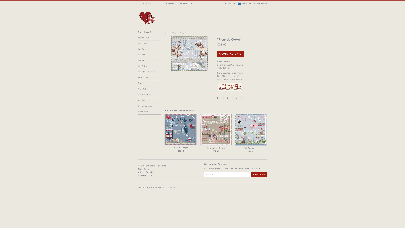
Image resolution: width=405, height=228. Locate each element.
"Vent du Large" (180, 147)
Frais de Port (143, 77)
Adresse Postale (145, 172)
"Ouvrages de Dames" (215, 148)
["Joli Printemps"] (251, 130)
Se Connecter (170, 3)
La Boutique (143, 43)
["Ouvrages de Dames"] (216, 129)
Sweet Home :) (144, 32)
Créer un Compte (185, 3)
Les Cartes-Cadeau (146, 72)
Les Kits (141, 55)
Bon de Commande (146, 106)
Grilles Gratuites (145, 94)
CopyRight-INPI (145, 175)
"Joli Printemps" (251, 148)
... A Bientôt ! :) (173, 187)
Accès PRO (143, 111)
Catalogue (142, 100)
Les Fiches (142, 49)
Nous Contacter (145, 169)
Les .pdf (141, 60)
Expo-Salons (143, 83)
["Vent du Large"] (180, 129)
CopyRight (142, 89)
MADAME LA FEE (161, 187)
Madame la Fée (144, 38)
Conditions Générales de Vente (152, 165)
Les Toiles (142, 66)
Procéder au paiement (258, 3)
